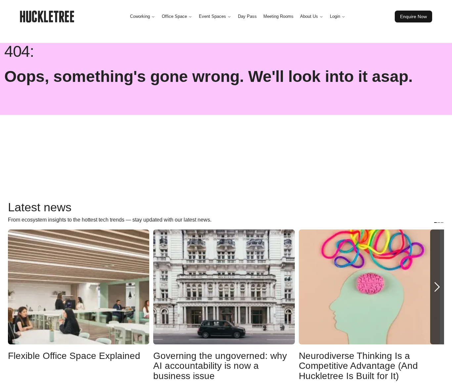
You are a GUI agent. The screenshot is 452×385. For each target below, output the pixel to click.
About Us (309, 16)
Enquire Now (413, 16)
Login (335, 16)
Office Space (174, 16)
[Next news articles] (437, 286)
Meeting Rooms (278, 16)
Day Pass (247, 16)
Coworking (140, 16)
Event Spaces (212, 16)
